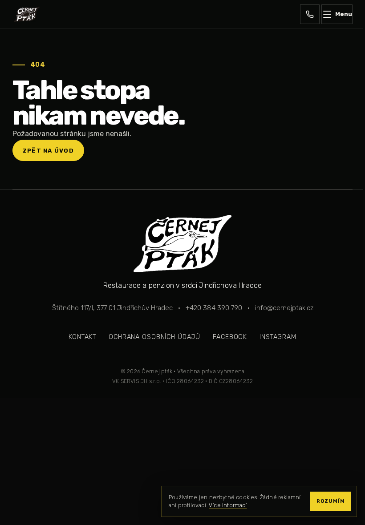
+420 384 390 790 (214, 308)
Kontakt (82, 337)
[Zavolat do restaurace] (310, 14)
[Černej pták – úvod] (26, 14)
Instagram (278, 337)
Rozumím (330, 501)
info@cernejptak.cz (284, 308)
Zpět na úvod (48, 150)
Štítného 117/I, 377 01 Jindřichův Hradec (112, 308)
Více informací (228, 505)
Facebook (230, 337)
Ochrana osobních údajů (154, 337)
